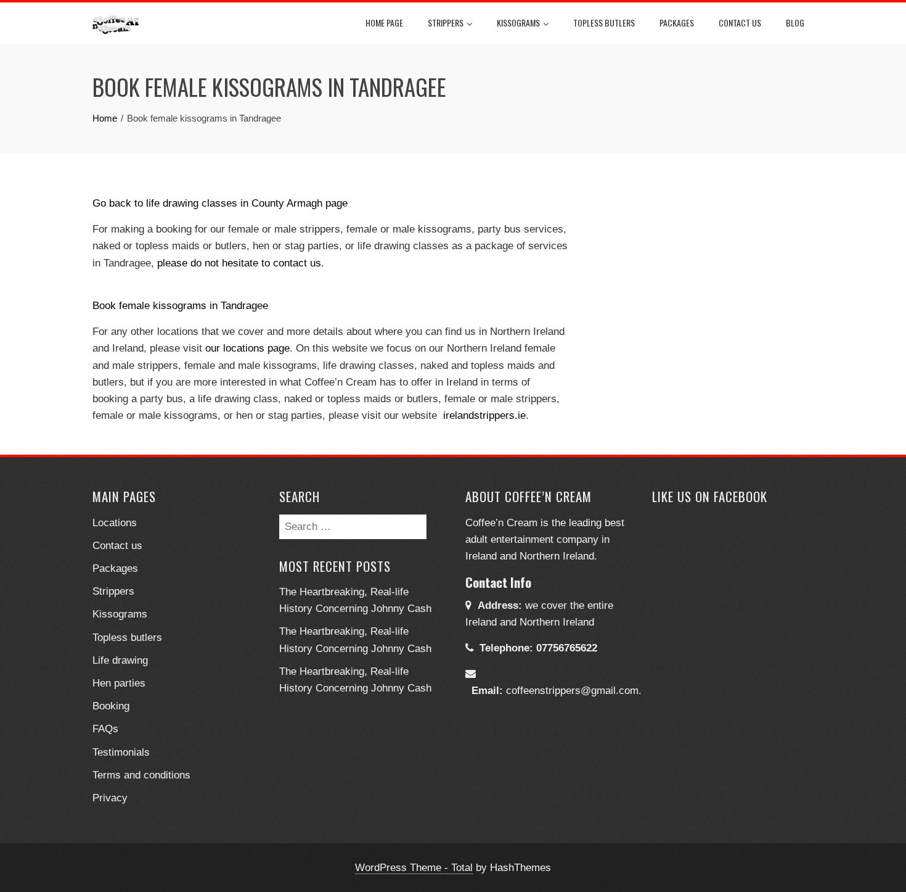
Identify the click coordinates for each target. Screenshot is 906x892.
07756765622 (566, 648)
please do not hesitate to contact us (239, 263)
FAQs (105, 729)
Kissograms (518, 22)
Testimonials (121, 752)
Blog (795, 22)
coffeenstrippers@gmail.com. (574, 690)
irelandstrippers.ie (484, 415)
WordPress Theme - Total (414, 867)
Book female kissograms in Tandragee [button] (180, 306)
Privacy (110, 798)
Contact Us (740, 22)
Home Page (384, 22)
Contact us (117, 545)
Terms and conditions (141, 775)
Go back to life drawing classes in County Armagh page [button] (220, 203)
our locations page (247, 348)
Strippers (445, 22)
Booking (110, 706)
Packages (676, 22)
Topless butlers (604, 22)
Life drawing (120, 660)
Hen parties (118, 683)
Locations (114, 523)
